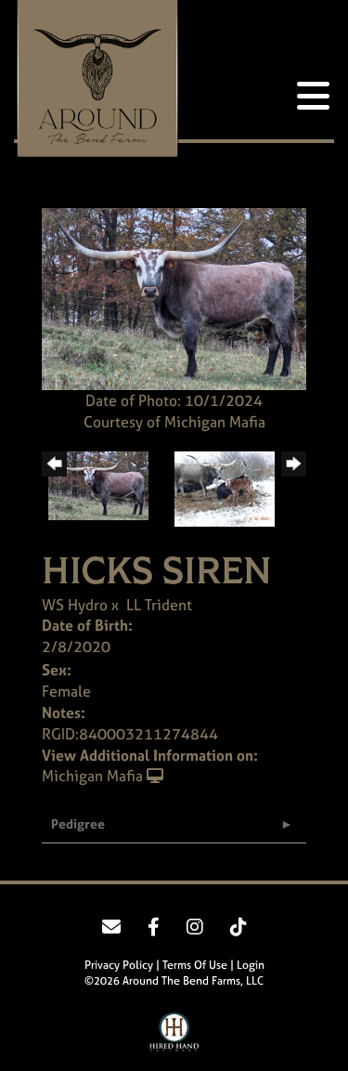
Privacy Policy (118, 965)
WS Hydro (75, 604)
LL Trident (159, 604)
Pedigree (78, 823)
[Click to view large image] (174, 297)
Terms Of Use (194, 965)
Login (250, 965)
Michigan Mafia (92, 775)
